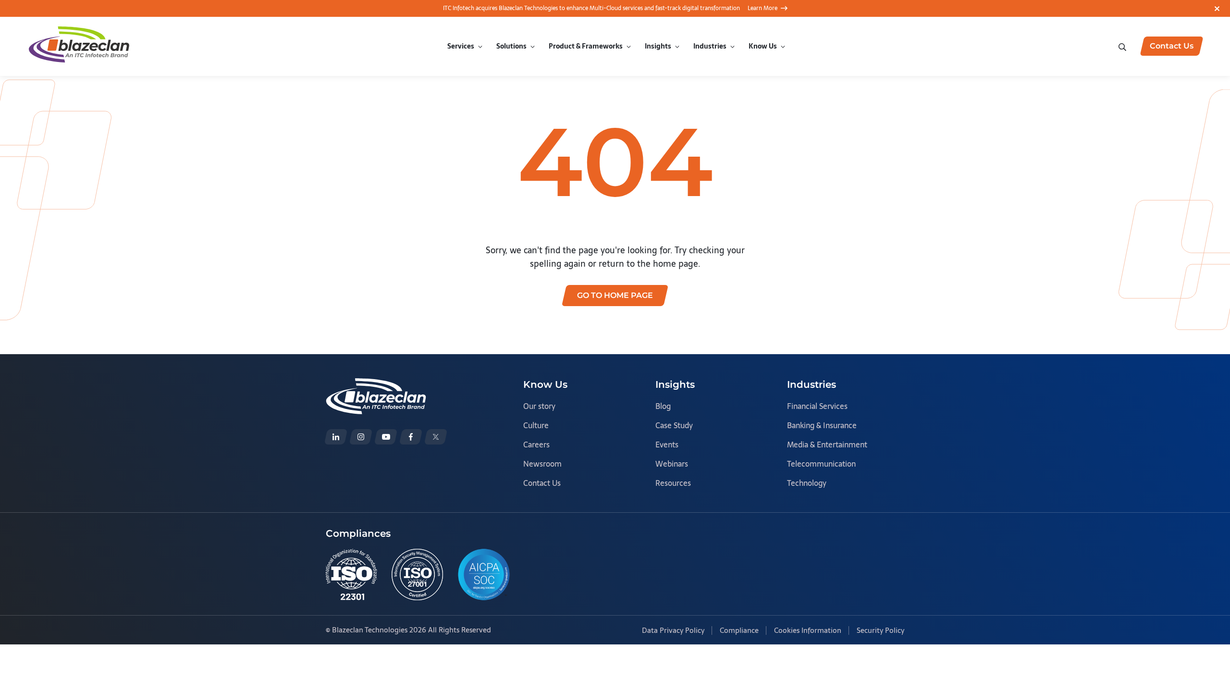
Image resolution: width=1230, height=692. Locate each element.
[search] (1123, 46)
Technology (806, 483)
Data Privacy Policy (673, 630)
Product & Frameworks (586, 46)
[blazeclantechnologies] (361, 437)
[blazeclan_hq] (436, 437)
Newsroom (542, 463)
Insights (658, 46)
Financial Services (817, 406)
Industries (709, 46)
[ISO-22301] (351, 574)
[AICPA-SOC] (483, 574)
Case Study (674, 425)
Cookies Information (807, 630)
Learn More (762, 8)
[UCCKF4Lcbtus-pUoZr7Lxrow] (386, 437)
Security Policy (880, 630)
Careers (536, 444)
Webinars (671, 463)
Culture (536, 425)
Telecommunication (821, 463)
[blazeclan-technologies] (336, 437)
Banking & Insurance (822, 425)
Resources (673, 483)
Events (666, 444)
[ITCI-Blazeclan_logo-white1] (376, 385)
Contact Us (542, 483)
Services (460, 46)
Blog (663, 406)
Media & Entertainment (827, 444)
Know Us (763, 46)
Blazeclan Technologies (369, 630)
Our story (539, 406)
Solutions (511, 46)
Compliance (739, 630)
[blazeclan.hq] (411, 437)
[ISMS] (417, 574)
